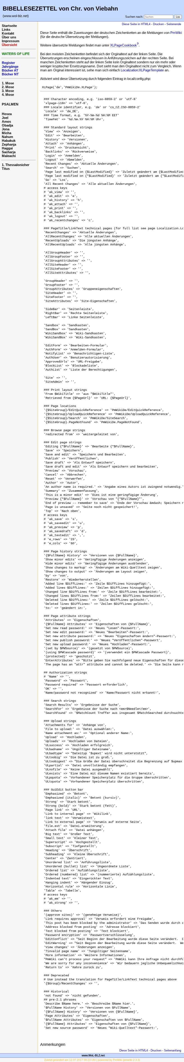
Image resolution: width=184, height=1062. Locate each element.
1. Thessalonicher (15, 165)
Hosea (7, 114)
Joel (5, 118)
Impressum (10, 41)
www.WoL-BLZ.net (93, 1055)
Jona (5, 129)
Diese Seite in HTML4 (136, 24)
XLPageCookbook (123, 45)
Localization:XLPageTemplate (142, 70)
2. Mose (8, 87)
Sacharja (8, 152)
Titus (6, 168)
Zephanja (9, 144)
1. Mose (8, 83)
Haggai (7, 148)
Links (6, 29)
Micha (6, 133)
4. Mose (8, 94)
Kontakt (8, 33)
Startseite (9, 26)
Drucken (158, 24)
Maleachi (9, 156)
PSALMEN (10, 104)
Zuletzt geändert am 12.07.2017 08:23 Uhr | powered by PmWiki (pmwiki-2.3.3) (92, 1060)
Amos (6, 121)
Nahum (7, 137)
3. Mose (8, 91)
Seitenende (173, 24)
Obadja (7, 125)
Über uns (9, 37)
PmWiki (176, 33)
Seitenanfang (172, 1050)
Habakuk (8, 140)
